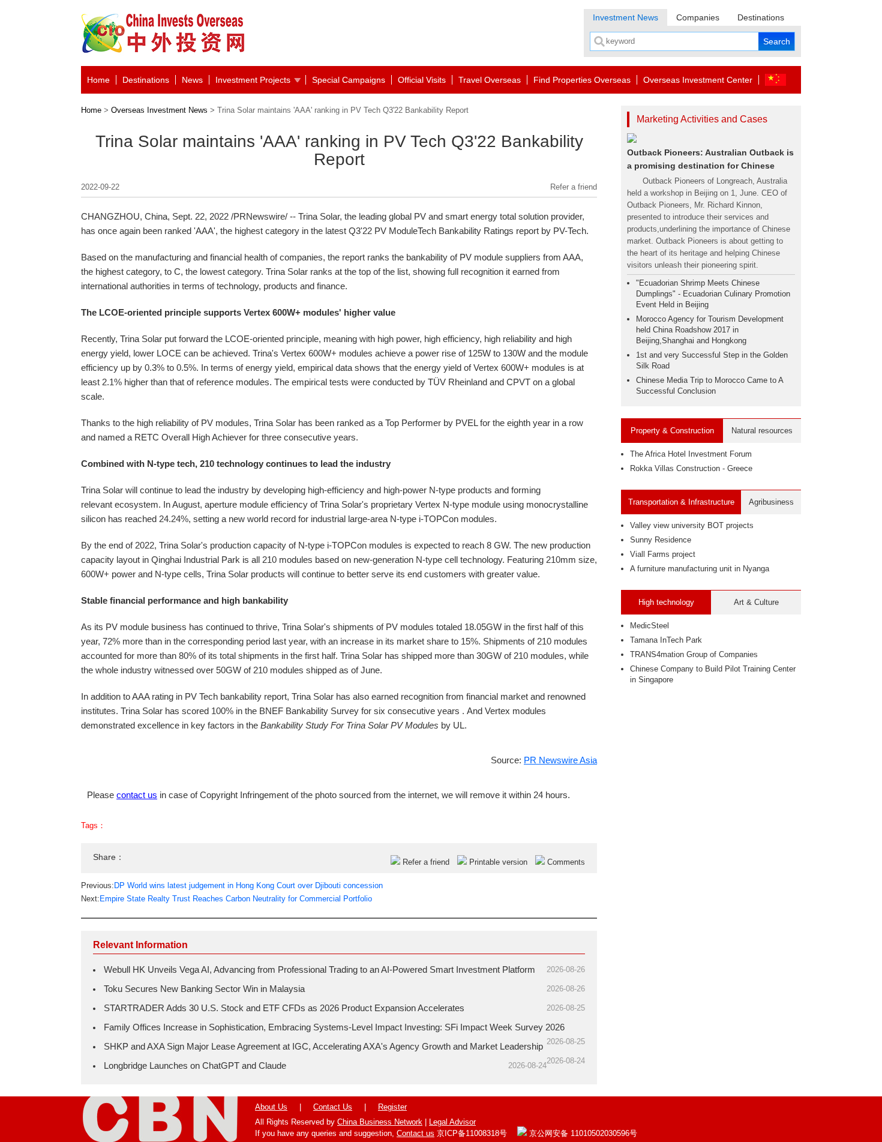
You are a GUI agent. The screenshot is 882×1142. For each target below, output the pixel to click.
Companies (697, 17)
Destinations (760, 17)
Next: (226, 898)
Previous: (232, 885)
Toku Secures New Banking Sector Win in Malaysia (204, 989)
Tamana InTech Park (666, 640)
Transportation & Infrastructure (681, 501)
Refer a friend (573, 186)
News (192, 80)
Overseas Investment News (159, 110)
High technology (666, 602)
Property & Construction (672, 430)
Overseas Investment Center (697, 80)
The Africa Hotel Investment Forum (691, 453)
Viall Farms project (662, 554)
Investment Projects (252, 80)
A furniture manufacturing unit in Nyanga (699, 568)
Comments (566, 862)
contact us (136, 795)
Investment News (625, 17)
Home (98, 80)
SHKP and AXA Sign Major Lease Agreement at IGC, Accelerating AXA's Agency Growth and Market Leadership (323, 1046)
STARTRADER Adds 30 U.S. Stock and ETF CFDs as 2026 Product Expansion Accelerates (284, 1008)
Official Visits (422, 80)
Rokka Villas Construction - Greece (691, 468)
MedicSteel (649, 625)
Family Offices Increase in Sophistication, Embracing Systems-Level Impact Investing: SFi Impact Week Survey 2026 (334, 1027)
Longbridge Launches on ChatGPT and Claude (195, 1065)
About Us (271, 1106)
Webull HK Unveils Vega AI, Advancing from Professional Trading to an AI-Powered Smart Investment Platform (319, 969)
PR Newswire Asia (560, 760)
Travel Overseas (489, 80)
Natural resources (762, 430)
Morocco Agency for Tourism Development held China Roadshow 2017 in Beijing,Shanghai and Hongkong (710, 329)
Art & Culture (756, 602)
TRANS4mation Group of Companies (694, 654)
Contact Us (332, 1106)
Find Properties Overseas (582, 80)
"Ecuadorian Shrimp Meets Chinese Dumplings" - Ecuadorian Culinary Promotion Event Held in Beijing (713, 293)
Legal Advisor (452, 1121)
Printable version (498, 862)
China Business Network (379, 1121)
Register (392, 1106)
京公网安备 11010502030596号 (582, 1133)
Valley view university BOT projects (692, 525)
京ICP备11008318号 (472, 1133)
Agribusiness (771, 501)
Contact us (415, 1133)
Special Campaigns (348, 80)
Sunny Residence (660, 539)
